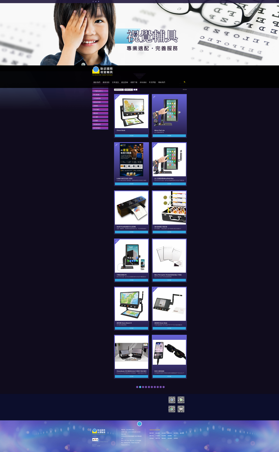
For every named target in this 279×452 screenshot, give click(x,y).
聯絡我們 (161, 82)
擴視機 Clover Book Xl (131, 308)
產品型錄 (124, 82)
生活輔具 (95, 120)
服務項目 (170, 433)
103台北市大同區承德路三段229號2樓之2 (131, 437)
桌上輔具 (95, 117)
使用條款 (176, 438)
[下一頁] (164, 387)
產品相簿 (170, 438)
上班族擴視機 (96, 98)
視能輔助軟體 (96, 124)
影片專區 (176, 433)
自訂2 (175, 435)
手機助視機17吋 (131, 260)
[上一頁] (137, 387)
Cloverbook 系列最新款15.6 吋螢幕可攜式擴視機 (131, 356)
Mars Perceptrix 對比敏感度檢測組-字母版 (169, 260)
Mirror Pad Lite (169, 116)
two (134, 90)
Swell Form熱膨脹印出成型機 (131, 212)
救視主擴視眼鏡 (169, 356)
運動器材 (95, 113)
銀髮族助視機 (96, 102)
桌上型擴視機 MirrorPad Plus (169, 164)
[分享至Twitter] (96, 1)
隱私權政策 (94, 444)
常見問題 (152, 82)
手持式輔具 (96, 109)
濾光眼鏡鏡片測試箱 (169, 212)
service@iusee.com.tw (134, 432)
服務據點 (170, 435)
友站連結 (143, 82)
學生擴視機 (96, 94)
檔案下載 (134, 82)
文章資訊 (115, 82)
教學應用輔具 (96, 128)
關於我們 (97, 82)
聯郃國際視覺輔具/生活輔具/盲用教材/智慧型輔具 (102, 71)
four (136, 90)
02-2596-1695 (130, 429)
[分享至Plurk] (99, 1)
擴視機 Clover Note (169, 308)
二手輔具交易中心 (98, 91)
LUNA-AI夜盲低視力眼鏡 (131, 164)
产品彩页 (158, 435)
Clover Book (131, 116)
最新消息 (106, 82)
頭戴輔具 (95, 105)
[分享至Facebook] (93, 1)
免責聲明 (182, 433)
